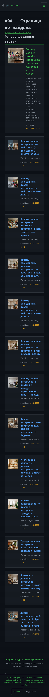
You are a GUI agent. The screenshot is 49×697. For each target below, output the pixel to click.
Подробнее (31, 692)
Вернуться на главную (18, 32)
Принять (17, 692)
